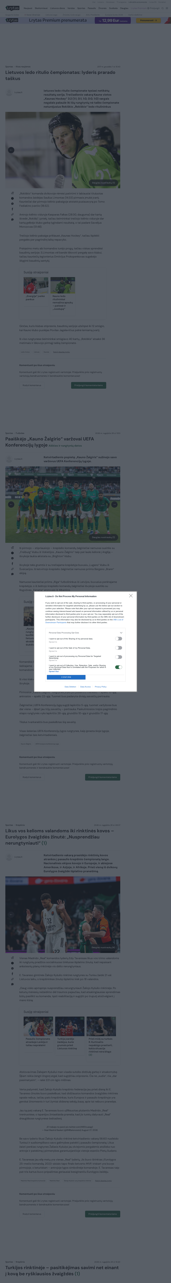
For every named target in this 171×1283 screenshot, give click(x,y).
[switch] (118, 638)
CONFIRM (66, 677)
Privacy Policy (100, 687)
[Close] (131, 596)
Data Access (85, 687)
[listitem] (85, 632)
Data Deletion (70, 687)
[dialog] (85, 641)
